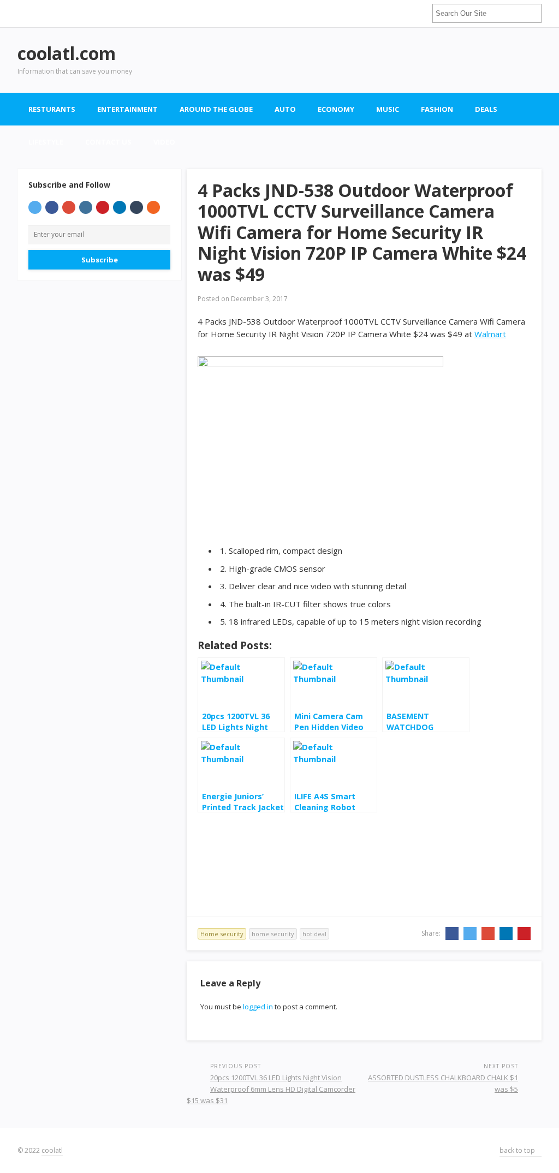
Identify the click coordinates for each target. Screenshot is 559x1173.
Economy (336, 109)
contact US (108, 142)
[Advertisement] (343, 60)
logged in (258, 1007)
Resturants (51, 109)
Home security (221, 934)
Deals (486, 109)
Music (387, 109)
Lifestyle (45, 142)
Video (164, 142)
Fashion (437, 109)
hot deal (314, 934)
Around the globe (216, 109)
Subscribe (99, 260)
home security (273, 934)
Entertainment (127, 109)
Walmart (490, 333)
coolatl (52, 1150)
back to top (518, 1150)
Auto (285, 109)
